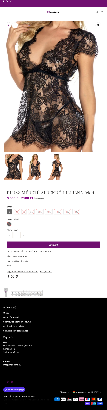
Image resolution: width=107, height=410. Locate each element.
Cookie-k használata (13, 326)
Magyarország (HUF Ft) (87, 392)
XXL (39, 212)
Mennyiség (12, 230)
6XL (76, 212)
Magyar (63, 392)
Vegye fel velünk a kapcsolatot (22, 272)
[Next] (15, 25)
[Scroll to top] (101, 404)
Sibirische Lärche (30, 400)
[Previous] (8, 25)
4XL (58, 212)
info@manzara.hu (12, 365)
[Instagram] (6, 4)
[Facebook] (3, 4)
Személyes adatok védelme (17, 322)
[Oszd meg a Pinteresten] (17, 277)
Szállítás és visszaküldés (15, 331)
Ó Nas (6, 313)
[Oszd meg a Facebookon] (9, 277)
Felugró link (46, 272)
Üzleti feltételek (11, 317)
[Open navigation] (16, 12)
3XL (48, 212)
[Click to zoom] (98, 25)
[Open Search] (97, 12)
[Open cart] (101, 12)
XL (31, 212)
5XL (67, 212)
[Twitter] (10, 4)
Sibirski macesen (12, 400)
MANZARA (29, 396)
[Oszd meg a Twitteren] (13, 277)
